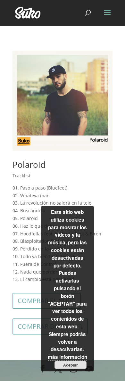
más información (67, 356)
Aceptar (70, 365)
